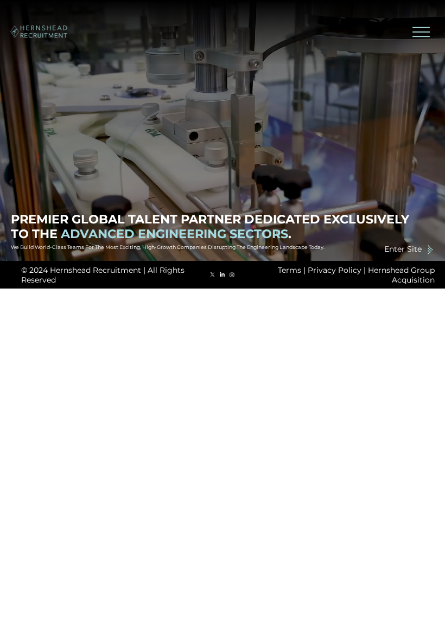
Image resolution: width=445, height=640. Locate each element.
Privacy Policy (334, 270)
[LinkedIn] (222, 275)
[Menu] (420, 32)
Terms (289, 270)
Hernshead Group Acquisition (401, 275)
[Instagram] (232, 275)
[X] (212, 275)
